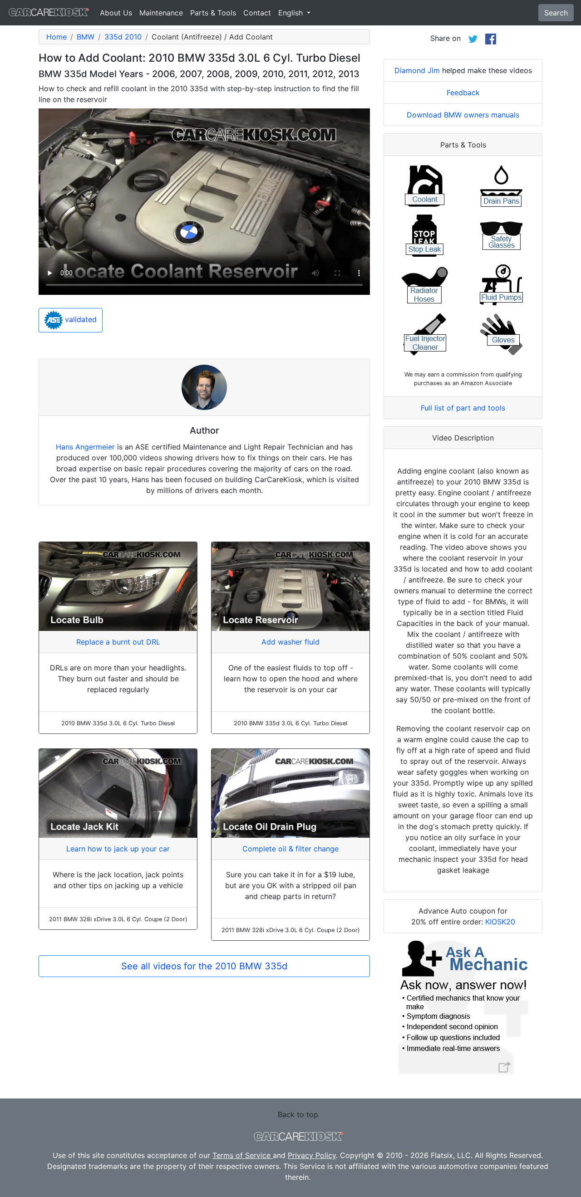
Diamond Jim (417, 70)
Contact (257, 12)
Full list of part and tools (463, 407)
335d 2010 (123, 36)
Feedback (463, 92)
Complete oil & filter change (290, 848)
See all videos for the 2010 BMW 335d (204, 966)
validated (80, 319)
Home (56, 36)
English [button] (291, 12)
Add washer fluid (290, 641)
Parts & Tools (213, 12)
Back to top (298, 1114)
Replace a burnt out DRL (118, 641)
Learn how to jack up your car (118, 848)
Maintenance (161, 12)
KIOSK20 (500, 921)
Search (556, 12)
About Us (116, 12)
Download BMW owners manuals (463, 114)
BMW (85, 36)
